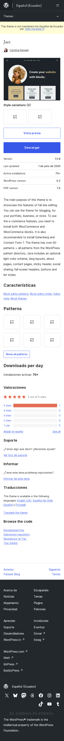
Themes (8, 16)
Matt (9, 658)
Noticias (9, 596)
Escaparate (41, 590)
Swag (39, 639)
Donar (39, 633)
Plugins (38, 603)
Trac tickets (11, 542)
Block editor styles (41, 293)
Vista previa (32, 133)
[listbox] (32, 331)
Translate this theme (16, 512)
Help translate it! (34, 28)
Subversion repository (17, 534)
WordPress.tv (14, 639)
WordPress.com (16, 651)
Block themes (19, 298)
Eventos (39, 627)
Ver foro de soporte (15, 455)
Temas (38, 596)
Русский (21, 504)
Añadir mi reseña (13, 431)
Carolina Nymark (19, 50)
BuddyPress (13, 670)
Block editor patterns (16, 293)
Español (8, 504)
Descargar (32, 147)
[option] (12, 322)
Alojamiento (11, 603)
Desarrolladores (14, 633)
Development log (14, 530)
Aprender (9, 621)
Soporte (9, 627)
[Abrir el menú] (58, 5)
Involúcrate (41, 621)
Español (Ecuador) (24, 686)
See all (56, 431)
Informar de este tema (17, 478)
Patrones (40, 609)
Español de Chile (43, 500)
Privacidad (10, 609)
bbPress (11, 664)
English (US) (24, 500)
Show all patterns (17, 354)
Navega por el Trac (15, 538)
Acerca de (10, 590)
